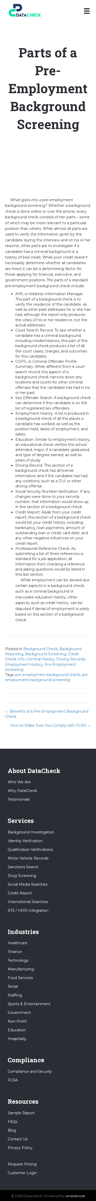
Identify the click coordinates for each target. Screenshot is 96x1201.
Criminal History (40, 659)
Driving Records (70, 659)
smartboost (75, 1196)
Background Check (40, 649)
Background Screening (45, 654)
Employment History (24, 664)
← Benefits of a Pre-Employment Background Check (46, 714)
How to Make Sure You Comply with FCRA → (50, 725)
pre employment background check (47, 674)
